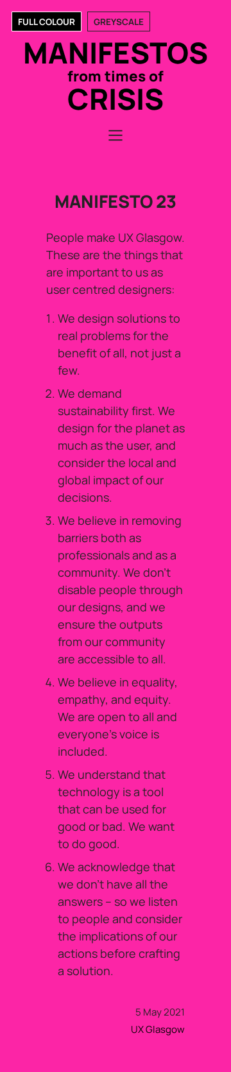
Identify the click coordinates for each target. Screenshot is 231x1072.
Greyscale (119, 22)
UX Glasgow (158, 1029)
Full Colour (46, 22)
